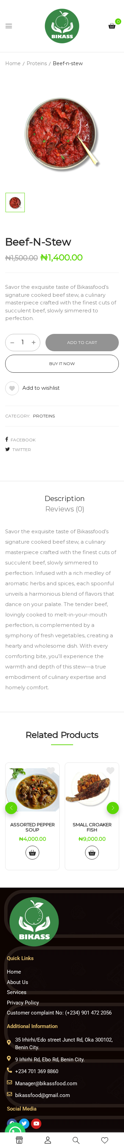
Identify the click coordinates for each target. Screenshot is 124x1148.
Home (13, 63)
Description (64, 498)
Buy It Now (62, 363)
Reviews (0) (64, 509)
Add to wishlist (41, 388)
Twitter (21, 449)
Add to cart (82, 342)
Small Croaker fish (92, 827)
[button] (111, 25)
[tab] (64, 498)
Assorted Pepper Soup (32, 827)
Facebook (23, 439)
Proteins (37, 63)
